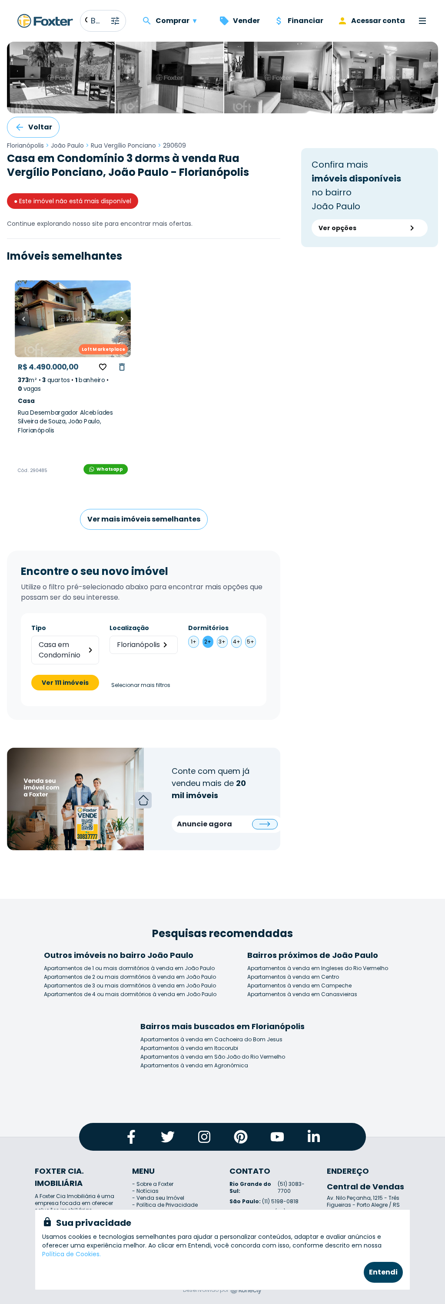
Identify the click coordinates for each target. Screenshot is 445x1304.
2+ (207, 641)
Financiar (305, 21)
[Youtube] (277, 1137)
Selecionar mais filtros (140, 685)
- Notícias (145, 1191)
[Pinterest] (240, 1137)
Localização (129, 628)
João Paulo (67, 145)
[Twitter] (167, 1137)
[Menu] (422, 20)
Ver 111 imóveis (65, 682)
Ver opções (337, 228)
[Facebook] (131, 1137)
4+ (236, 641)
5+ (250, 641)
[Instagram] (204, 1137)
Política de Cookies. (71, 1254)
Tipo (38, 628)
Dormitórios (208, 628)
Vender (246, 21)
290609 (174, 145)
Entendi (383, 1272)
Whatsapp (109, 469)
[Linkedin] (313, 1137)
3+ (222, 641)
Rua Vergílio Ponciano (123, 145)
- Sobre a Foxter (152, 1184)
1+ (193, 641)
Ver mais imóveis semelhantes (143, 519)
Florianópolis (25, 145)
